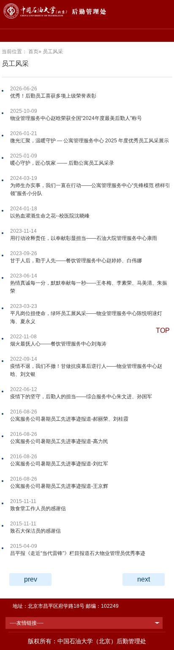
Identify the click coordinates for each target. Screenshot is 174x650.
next (143, 579)
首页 (33, 51)
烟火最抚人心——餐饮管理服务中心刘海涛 (58, 344)
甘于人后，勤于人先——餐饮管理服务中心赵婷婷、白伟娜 (76, 261)
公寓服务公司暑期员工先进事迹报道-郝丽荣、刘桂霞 (69, 419)
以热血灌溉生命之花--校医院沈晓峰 (50, 216)
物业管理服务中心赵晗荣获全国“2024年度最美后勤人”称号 (76, 118)
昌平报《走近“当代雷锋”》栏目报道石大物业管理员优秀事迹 (77, 553)
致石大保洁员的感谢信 (35, 531)
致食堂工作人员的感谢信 (38, 508)
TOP (163, 330)
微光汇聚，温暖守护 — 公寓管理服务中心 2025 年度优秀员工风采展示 (89, 141)
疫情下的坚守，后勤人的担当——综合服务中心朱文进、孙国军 (81, 397)
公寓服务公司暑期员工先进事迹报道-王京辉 (59, 486)
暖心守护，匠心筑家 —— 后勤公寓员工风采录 (62, 163)
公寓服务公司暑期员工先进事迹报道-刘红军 (59, 464)
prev (30, 579)
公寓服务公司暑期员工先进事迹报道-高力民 (59, 441)
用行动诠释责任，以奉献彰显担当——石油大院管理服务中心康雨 (83, 238)
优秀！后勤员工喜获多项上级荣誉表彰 (53, 96)
